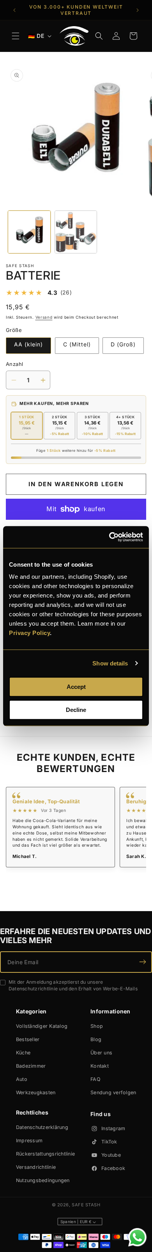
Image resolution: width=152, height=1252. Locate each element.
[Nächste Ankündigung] (137, 10)
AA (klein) (28, 344)
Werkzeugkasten (36, 1092)
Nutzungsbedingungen (43, 1180)
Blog (95, 1039)
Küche (23, 1053)
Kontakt (99, 1066)
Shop (96, 1026)
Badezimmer (31, 1066)
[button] (15, 36)
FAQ (95, 1079)
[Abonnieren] (142, 962)
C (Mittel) (77, 344)
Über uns (101, 1053)
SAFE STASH (86, 1204)
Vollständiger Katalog (41, 1026)
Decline (76, 709)
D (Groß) (123, 344)
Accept (76, 686)
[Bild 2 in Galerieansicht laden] (76, 231)
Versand (44, 317)
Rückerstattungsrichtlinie (45, 1154)
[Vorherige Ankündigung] (14, 10)
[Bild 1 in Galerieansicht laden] (29, 231)
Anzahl (14, 364)
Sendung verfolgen (113, 1092)
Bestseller (28, 1039)
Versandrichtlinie (36, 1167)
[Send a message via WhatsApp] (137, 1237)
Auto (21, 1079)
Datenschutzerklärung (42, 1127)
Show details (110, 663)
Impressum (29, 1140)
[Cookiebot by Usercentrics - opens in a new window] (109, 537)
